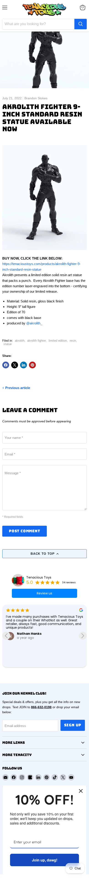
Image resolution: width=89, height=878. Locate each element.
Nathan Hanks (29, 633)
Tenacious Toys (38, 577)
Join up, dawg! (44, 860)
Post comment (24, 531)
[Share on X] (14, 365)
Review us (44, 593)
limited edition (58, 340)
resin (73, 340)
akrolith (19, 340)
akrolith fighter (36, 340)
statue (7, 344)
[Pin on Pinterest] (32, 365)
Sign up (72, 725)
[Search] (80, 24)
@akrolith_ (34, 323)
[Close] (80, 791)
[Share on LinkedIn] (23, 365)
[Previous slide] (6, 636)
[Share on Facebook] (5, 365)
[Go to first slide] (83, 636)
